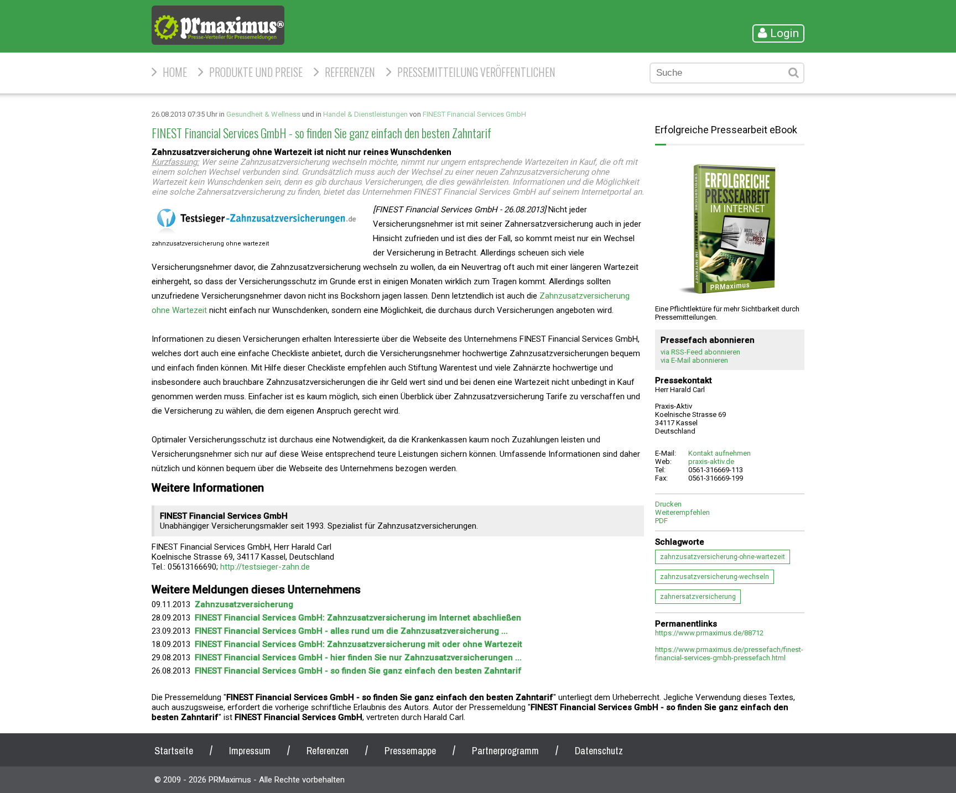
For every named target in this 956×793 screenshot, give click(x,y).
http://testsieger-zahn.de (265, 567)
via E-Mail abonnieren (694, 360)
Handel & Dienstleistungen (365, 114)
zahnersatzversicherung (698, 597)
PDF (661, 521)
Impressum (250, 751)
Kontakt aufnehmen (719, 453)
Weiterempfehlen (682, 512)
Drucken (668, 504)
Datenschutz (599, 751)
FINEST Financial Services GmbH (474, 114)
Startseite (173, 751)
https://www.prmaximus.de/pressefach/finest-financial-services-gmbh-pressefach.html (729, 653)
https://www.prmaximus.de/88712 (709, 633)
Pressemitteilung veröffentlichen (476, 72)
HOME (175, 72)
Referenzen (350, 72)
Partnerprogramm (505, 751)
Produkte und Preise (256, 72)
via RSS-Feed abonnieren (700, 352)
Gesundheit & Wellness (263, 114)
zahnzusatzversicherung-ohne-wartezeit (722, 557)
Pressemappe (410, 751)
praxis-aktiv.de (711, 461)
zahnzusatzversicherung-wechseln (714, 577)
